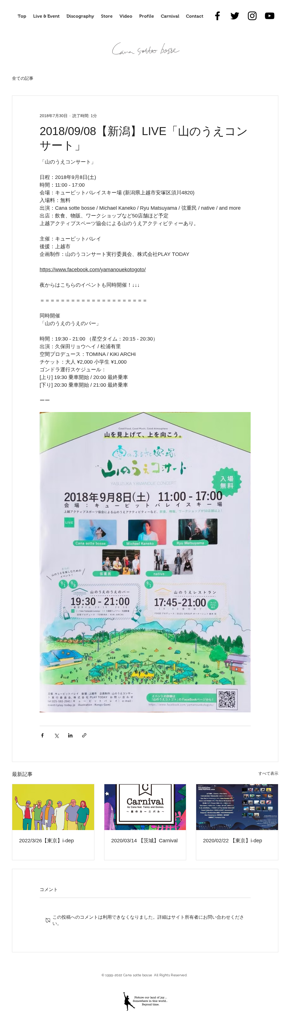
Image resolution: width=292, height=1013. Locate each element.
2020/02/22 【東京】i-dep (232, 840)
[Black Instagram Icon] (252, 16)
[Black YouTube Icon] (269, 16)
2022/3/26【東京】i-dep (46, 840)
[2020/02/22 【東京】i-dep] (237, 807)
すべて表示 (268, 773)
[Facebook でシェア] (42, 735)
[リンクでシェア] (84, 735)
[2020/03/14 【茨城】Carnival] (145, 807)
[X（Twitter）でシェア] (56, 735)
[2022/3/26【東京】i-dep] (53, 807)
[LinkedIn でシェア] (70, 735)
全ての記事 (22, 78)
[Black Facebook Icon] (217, 16)
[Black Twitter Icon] (235, 16)
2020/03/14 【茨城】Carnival (144, 840)
